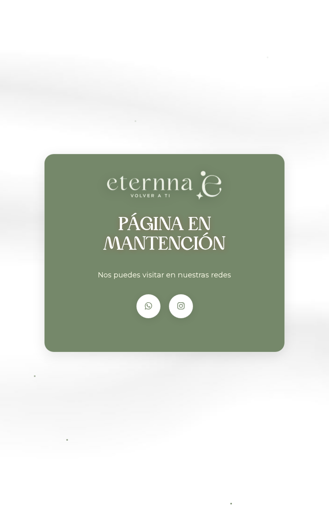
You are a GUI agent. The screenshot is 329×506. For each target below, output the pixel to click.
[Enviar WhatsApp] (148, 306)
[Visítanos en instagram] (181, 306)
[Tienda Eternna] (164, 187)
